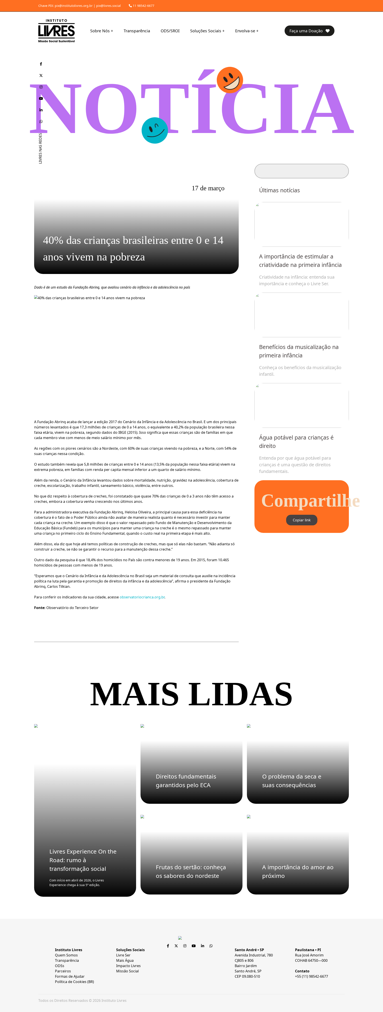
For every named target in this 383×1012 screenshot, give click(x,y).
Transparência (137, 30)
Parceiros (63, 971)
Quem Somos (66, 955)
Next (333, 332)
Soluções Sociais (205, 30)
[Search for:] (301, 171)
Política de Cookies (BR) (74, 981)
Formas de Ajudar (70, 976)
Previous (270, 332)
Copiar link (302, 520)
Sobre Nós (100, 30)
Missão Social (127, 971)
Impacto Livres (128, 965)
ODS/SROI (170, 30)
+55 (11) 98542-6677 (311, 976)
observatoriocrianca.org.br (142, 597)
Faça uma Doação (306, 30)
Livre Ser (123, 955)
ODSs (59, 965)
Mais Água (125, 960)
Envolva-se (245, 30)
